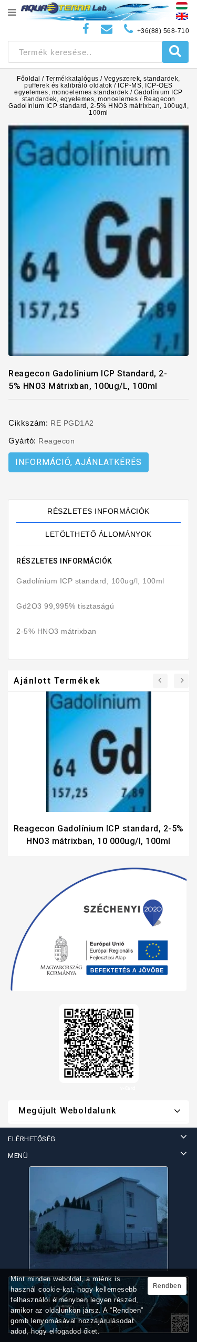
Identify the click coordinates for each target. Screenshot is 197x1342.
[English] (182, 16)
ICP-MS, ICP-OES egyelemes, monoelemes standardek (93, 89)
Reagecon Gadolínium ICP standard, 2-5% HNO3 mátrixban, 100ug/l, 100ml (98, 105)
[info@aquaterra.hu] (107, 29)
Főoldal (28, 78)
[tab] (98, 511)
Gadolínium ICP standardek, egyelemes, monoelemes (102, 96)
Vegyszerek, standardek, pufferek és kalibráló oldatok (102, 82)
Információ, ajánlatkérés (78, 462)
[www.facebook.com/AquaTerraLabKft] (86, 29)
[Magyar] (182, 5)
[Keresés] (175, 51)
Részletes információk (98, 511)
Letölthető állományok (98, 534)
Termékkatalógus (72, 78)
